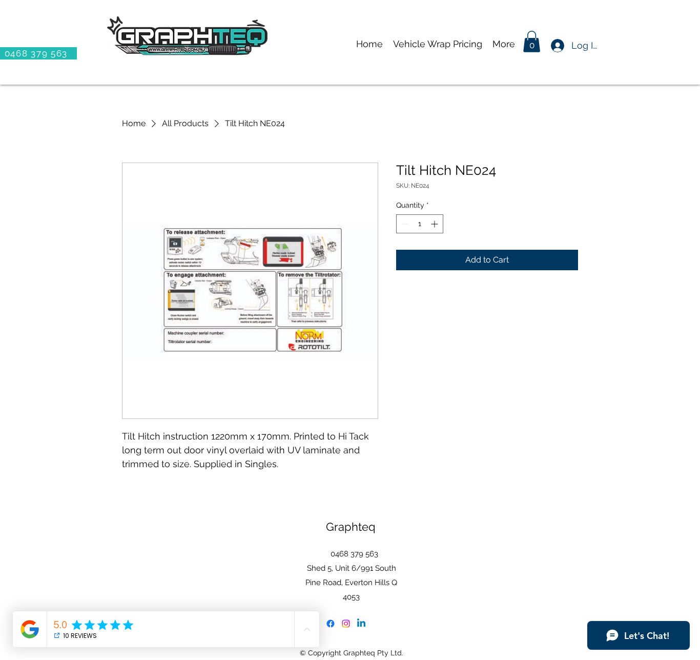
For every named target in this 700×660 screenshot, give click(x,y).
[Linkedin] (361, 623)
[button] (532, 41)
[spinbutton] (419, 224)
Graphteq (351, 526)
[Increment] (435, 224)
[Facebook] (330, 623)
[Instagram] (346, 623)
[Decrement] (404, 224)
